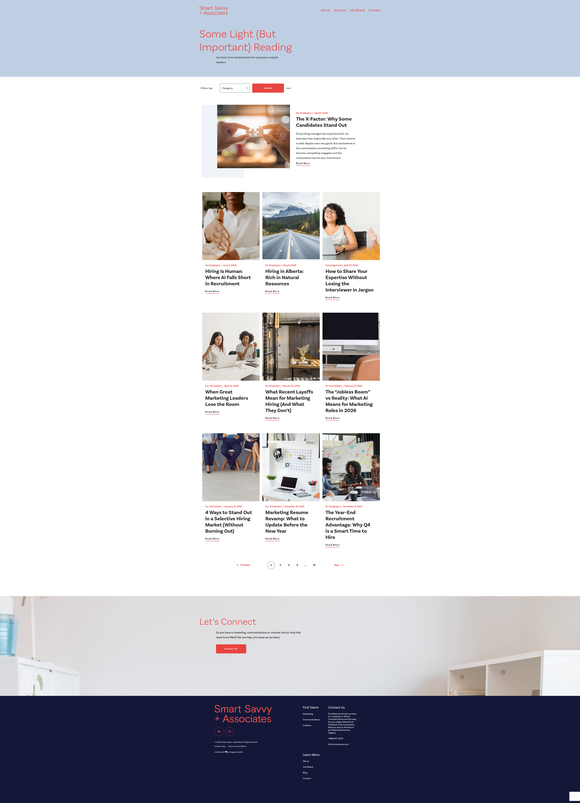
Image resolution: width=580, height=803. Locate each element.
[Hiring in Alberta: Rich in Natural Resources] (291, 258)
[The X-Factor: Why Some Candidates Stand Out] (253, 166)
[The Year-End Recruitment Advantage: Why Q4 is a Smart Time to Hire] (351, 499)
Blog (305, 772)
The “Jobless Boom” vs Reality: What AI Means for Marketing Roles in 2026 (349, 401)
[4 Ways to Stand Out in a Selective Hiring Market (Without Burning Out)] (231, 499)
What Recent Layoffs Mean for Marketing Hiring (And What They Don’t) (289, 401)
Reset (288, 88)
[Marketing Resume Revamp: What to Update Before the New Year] (291, 499)
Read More (303, 163)
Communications (311, 719)
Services (340, 10)
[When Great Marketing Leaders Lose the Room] (231, 379)
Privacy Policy (220, 746)
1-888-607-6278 (335, 738)
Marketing (308, 713)
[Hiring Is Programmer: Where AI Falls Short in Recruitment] (231, 258)
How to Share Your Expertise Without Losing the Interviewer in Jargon (349, 280)
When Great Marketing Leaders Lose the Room (226, 398)
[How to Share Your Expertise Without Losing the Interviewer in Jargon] (351, 258)
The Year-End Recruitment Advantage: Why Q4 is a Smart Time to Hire (347, 524)
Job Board (357, 10)
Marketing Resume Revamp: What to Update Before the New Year (286, 521)
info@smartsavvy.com (338, 744)
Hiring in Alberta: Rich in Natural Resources (284, 277)
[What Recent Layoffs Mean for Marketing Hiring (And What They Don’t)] (291, 379)
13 (314, 565)
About (325, 10)
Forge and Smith (236, 752)
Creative (307, 725)
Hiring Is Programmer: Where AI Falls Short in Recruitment (228, 277)
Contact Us (231, 649)
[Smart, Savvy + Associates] (252, 715)
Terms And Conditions (237, 746)
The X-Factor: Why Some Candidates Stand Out (324, 122)
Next (336, 565)
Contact (375, 10)
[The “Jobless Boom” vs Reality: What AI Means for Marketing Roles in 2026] (351, 379)
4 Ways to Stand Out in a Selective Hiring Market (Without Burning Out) (228, 521)
